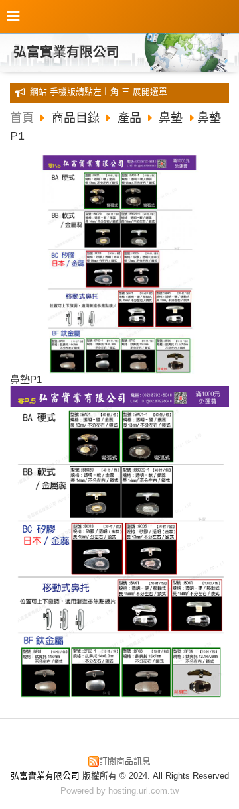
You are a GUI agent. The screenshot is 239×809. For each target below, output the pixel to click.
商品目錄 (77, 118)
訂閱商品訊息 (125, 761)
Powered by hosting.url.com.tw (119, 791)
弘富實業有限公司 (66, 51)
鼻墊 (171, 118)
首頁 (22, 118)
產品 (129, 118)
